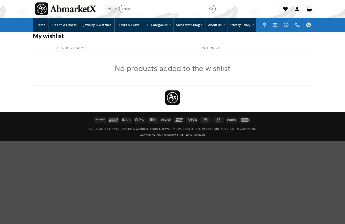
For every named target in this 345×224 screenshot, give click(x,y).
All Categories (183, 129)
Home (90, 129)
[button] (297, 9)
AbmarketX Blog (207, 129)
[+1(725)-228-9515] (298, 25)
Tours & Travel (160, 129)
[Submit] (211, 9)
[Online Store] (265, 25)
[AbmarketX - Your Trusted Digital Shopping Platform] (65, 9)
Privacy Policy (246, 129)
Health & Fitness (107, 129)
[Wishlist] (285, 9)
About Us (227, 129)
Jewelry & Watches (134, 129)
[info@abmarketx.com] (276, 25)
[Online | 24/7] (287, 25)
